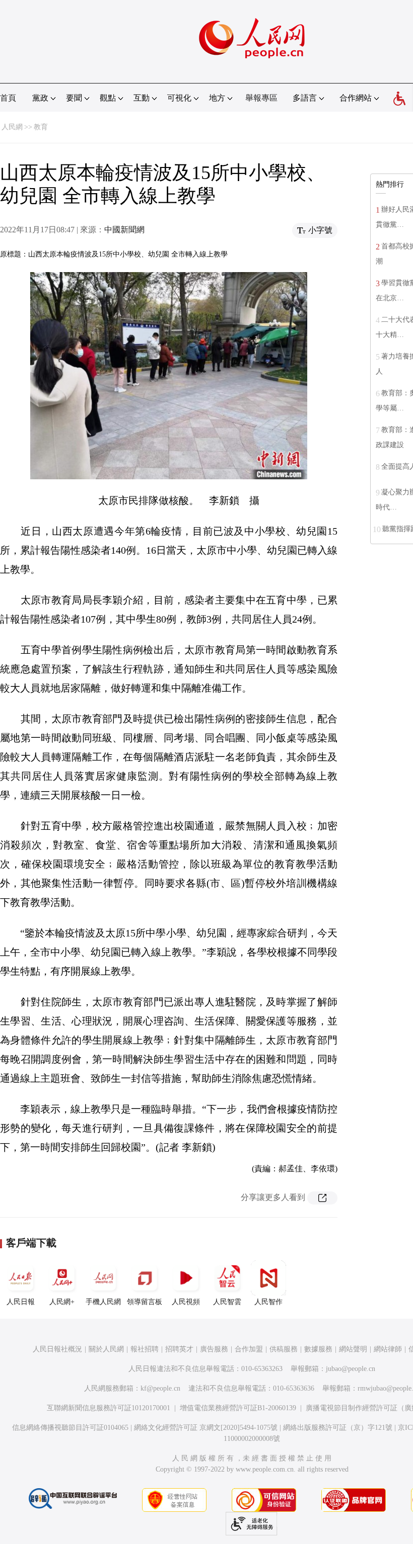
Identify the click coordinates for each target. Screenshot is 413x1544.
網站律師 (388, 1349)
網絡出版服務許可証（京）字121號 (337, 1427)
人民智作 (268, 1302)
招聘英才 (179, 1349)
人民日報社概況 (57, 1349)
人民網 (12, 127)
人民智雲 (227, 1302)
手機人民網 (103, 1302)
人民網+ (62, 1302)
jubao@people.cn (350, 1369)
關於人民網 (106, 1349)
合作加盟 (249, 1349)
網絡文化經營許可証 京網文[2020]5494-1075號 (206, 1427)
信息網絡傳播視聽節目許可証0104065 (70, 1427)
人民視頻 (186, 1302)
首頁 (8, 98)
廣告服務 (214, 1349)
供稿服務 (283, 1349)
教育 (41, 127)
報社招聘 (144, 1349)
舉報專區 (261, 98)
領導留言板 (144, 1302)
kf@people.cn (160, 1388)
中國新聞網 (124, 229)
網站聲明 (353, 1349)
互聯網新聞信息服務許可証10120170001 (108, 1408)
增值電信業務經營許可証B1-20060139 (238, 1408)
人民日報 (21, 1302)
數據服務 (318, 1349)
